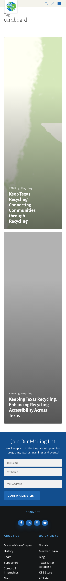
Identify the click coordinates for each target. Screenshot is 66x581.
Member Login (48, 551)
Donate (43, 545)
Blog (42, 557)
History (8, 551)
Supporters (11, 563)
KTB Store (45, 572)
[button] (59, 3)
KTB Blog (14, 188)
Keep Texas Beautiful (11, 6)
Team (7, 557)
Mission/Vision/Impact (18, 545)
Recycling (26, 188)
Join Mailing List (22, 495)
